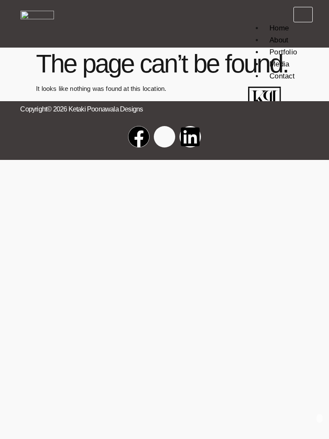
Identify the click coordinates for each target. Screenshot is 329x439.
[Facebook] (139, 136)
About (278, 40)
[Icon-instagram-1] (164, 136)
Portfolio (283, 52)
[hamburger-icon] (303, 14)
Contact (282, 76)
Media (279, 64)
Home (279, 28)
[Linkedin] (190, 136)
